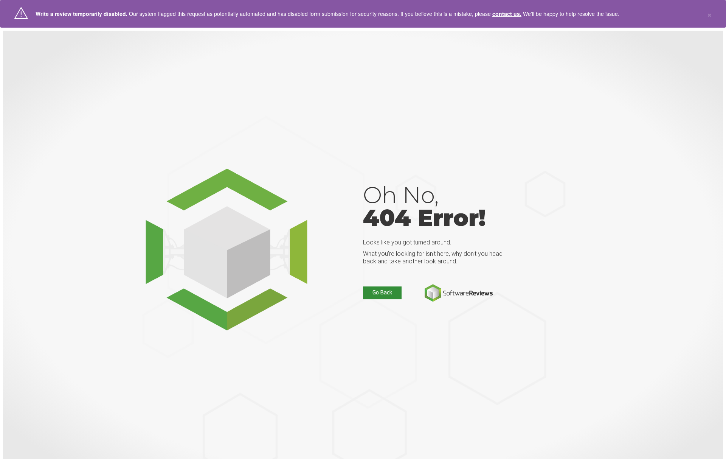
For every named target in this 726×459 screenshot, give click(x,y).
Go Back (382, 292)
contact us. (506, 13)
